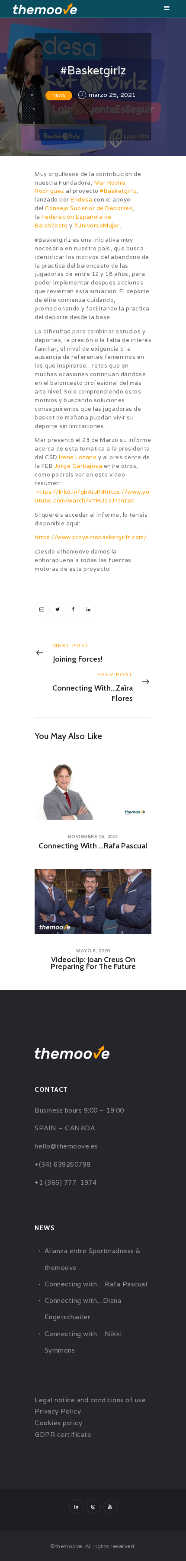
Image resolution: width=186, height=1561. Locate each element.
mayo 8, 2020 (93, 950)
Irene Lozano (77, 457)
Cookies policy (58, 1423)
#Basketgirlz (118, 191)
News (58, 95)
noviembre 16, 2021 (93, 836)
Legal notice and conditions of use (90, 1400)
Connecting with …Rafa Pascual (93, 845)
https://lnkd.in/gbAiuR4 (70, 492)
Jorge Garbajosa (79, 466)
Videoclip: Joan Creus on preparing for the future (93, 963)
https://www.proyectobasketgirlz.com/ (91, 537)
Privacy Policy (58, 1411)
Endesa (81, 199)
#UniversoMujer (97, 225)
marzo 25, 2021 (112, 95)
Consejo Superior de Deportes (88, 208)
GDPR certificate (63, 1434)
